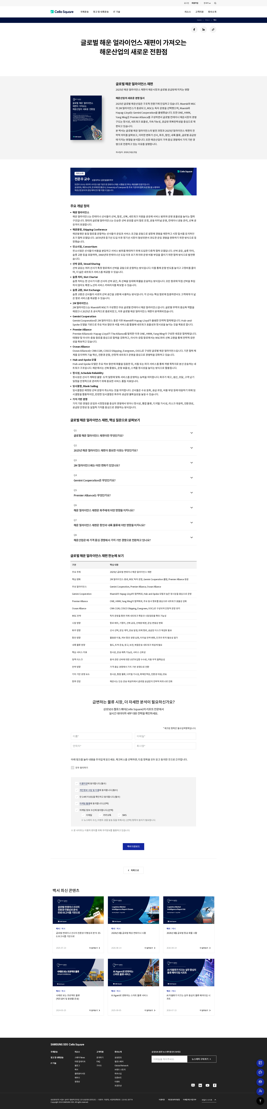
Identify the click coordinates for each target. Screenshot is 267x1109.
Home (199, 20)
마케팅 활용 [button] (85, 803)
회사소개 (212, 11)
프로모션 (118, 1085)
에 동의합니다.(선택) (94, 803)
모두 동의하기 (81, 767)
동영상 (77, 1081)
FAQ (98, 1061)
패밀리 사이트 (207, 1100)
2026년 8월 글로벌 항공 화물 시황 (182, 933)
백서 (214, 20)
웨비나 (77, 1077)
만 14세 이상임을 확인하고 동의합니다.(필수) (100, 796)
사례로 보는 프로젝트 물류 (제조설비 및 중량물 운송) (68, 997)
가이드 (99, 1065)
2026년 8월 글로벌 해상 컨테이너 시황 (128, 933)
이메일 (89, 815)
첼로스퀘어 (119, 1061)
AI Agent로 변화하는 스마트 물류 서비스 (129, 995)
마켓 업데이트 (80, 1061)
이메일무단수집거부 (189, 1100)
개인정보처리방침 (174, 1100)
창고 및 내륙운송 (101, 11)
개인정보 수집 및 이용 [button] (89, 790)
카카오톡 (107, 815)
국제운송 (84, 11)
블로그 (77, 1065)
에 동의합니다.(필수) (93, 783)
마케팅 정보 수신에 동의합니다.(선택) (96, 810)
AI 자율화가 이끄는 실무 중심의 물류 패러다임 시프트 (188, 997)
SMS (124, 815)
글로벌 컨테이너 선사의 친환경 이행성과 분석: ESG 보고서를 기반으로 (78, 935)
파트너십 (118, 1073)
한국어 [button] (206, 3)
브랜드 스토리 (120, 1069)
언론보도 (118, 1077)
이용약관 (162, 1100)
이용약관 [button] (84, 783)
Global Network (121, 1065)
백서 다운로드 (133, 846)
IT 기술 (116, 11)
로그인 (186, 3)
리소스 (188, 11)
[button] (62, 12)
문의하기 (100, 1057)
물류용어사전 (80, 1073)
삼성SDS (118, 1057)
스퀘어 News (80, 1057)
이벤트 (117, 1081)
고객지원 (199, 11)
